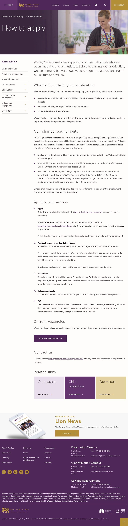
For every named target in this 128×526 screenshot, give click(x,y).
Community (7, 462)
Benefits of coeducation (12, 74)
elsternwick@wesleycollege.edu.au (105, 456)
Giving (66, 5)
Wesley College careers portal (88, 212)
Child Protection (94, 519)
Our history (7, 111)
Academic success (10, 79)
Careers (55, 5)
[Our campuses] (26, 84)
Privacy (84, 519)
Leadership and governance (8, 96)
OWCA (75, 5)
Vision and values (9, 69)
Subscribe (66, 433)
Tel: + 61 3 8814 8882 (100, 451)
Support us (49, 448)
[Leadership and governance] (26, 96)
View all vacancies (48, 338)
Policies (105, 519)
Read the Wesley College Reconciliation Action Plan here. (64, 501)
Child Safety (7, 90)
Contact (48, 453)
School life (7, 453)
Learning (6, 458)
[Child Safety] (26, 89)
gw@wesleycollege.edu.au (102, 471)
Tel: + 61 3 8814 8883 (100, 466)
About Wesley (9, 61)
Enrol (25, 453)
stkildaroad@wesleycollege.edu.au (105, 487)
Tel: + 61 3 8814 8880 (100, 484)
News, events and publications (31, 459)
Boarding (27, 448)
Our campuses (8, 84)
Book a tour (119, 5)
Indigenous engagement (7, 104)
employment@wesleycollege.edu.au (55, 226)
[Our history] (26, 110)
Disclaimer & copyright (71, 519)
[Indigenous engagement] (26, 104)
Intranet (86, 5)
